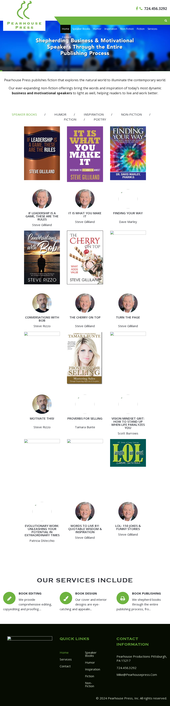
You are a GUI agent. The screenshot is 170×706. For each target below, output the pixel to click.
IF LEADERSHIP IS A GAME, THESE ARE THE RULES (42, 216)
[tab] (24, 114)
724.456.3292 (155, 8)
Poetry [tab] (100, 119)
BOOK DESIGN (86, 593)
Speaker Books (81, 29)
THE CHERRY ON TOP (85, 317)
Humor (97, 29)
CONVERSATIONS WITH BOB (42, 318)
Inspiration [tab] (94, 114)
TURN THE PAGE (128, 317)
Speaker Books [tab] (24, 114)
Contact (66, 37)
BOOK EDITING (30, 593)
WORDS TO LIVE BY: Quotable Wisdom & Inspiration (85, 529)
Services (152, 29)
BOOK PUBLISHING (146, 593)
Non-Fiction (127, 29)
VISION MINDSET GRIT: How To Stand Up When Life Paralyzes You (128, 423)
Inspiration (110, 29)
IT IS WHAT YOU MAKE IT (84, 214)
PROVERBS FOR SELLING (84, 418)
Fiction (140, 29)
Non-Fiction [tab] (131, 114)
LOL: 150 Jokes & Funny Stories (128, 527)
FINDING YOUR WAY (128, 213)
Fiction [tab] (70, 119)
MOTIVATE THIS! (42, 418)
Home (65, 29)
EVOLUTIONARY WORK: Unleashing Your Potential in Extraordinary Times (42, 530)
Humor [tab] (60, 114)
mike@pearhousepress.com (137, 674)
